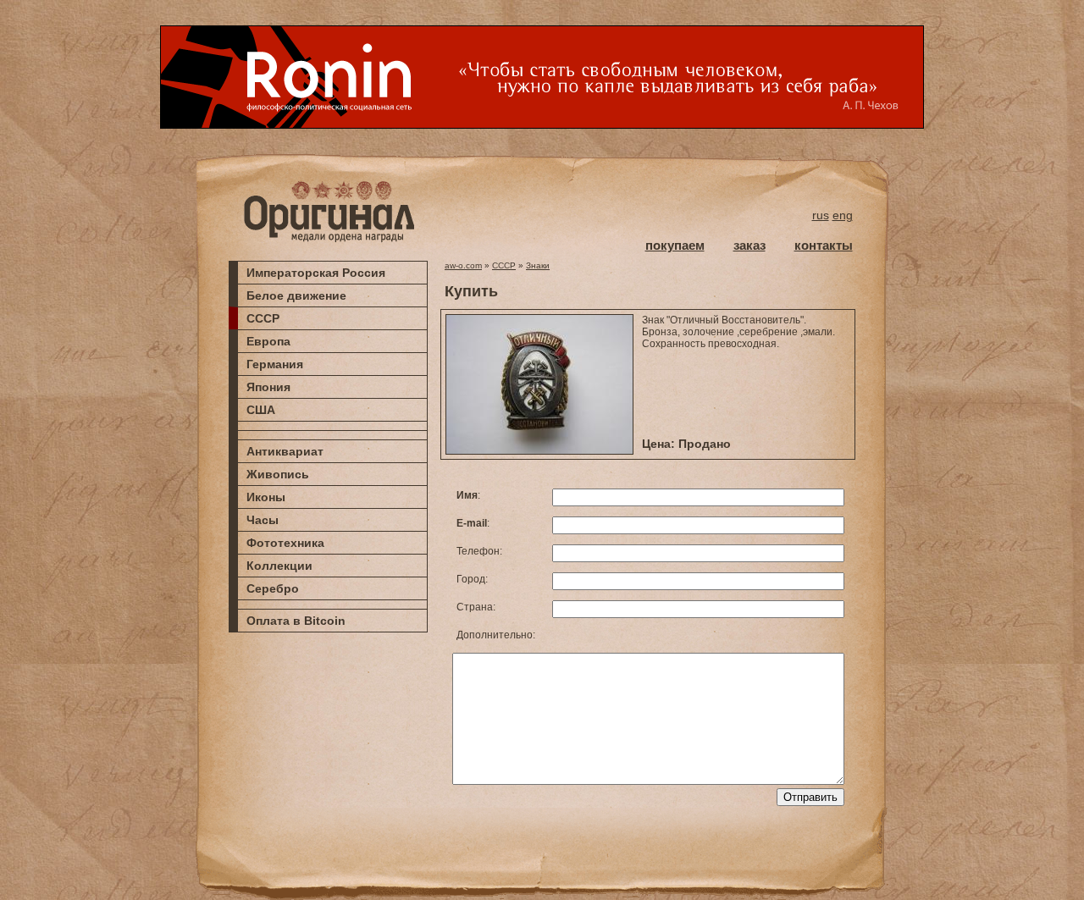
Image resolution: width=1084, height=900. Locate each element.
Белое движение (296, 295)
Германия (274, 364)
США (260, 410)
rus (820, 215)
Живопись (277, 474)
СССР (262, 318)
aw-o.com (463, 265)
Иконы (265, 497)
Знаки (538, 265)
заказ (749, 245)
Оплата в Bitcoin (296, 620)
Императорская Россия (315, 272)
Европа (268, 341)
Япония (268, 387)
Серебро (272, 588)
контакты (823, 245)
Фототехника (285, 542)
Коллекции (279, 565)
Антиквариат (285, 451)
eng (842, 215)
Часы (262, 520)
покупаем (675, 245)
